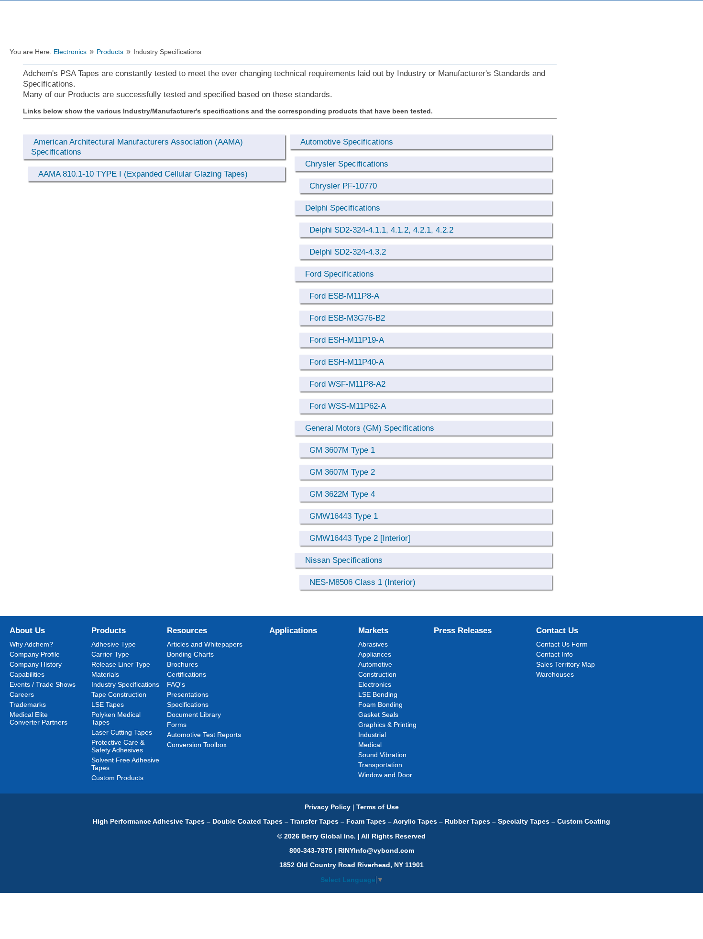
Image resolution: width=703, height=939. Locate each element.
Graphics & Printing (387, 724)
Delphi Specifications (342, 207)
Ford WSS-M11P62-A (347, 406)
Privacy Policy (328, 807)
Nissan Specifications (344, 560)
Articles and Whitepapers (204, 644)
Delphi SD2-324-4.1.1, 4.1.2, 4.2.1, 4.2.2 (381, 230)
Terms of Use (377, 807)
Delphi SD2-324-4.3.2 (347, 252)
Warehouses (555, 674)
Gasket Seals (378, 714)
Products (110, 52)
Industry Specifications (125, 684)
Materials (105, 674)
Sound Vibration (382, 755)
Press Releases (463, 630)
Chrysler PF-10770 (343, 185)
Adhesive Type (113, 644)
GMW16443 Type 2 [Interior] (359, 538)
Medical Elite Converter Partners (38, 718)
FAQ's (176, 684)
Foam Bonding (380, 704)
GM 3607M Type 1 (342, 450)
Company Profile (35, 654)
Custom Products (117, 778)
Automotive (375, 664)
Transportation (380, 765)
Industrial (372, 734)
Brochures (182, 664)
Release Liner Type (120, 664)
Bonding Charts (190, 654)
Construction (377, 674)
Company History (36, 664)
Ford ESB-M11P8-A (344, 296)
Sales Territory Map (565, 664)
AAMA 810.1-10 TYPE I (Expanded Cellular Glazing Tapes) (143, 174)
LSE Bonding (377, 694)
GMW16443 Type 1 (343, 516)
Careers (22, 694)
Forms (177, 724)
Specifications (188, 704)
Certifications (186, 674)
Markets (373, 630)
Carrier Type (110, 654)
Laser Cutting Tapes (121, 732)
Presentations (188, 694)
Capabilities (27, 674)
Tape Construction (118, 694)
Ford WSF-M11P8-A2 (347, 384)
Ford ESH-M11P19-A (346, 340)
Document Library (194, 714)
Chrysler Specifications (346, 163)
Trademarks (28, 704)
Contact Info (554, 654)
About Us (27, 630)
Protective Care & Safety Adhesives (117, 746)
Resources (187, 630)
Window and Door (385, 775)
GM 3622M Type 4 (342, 494)
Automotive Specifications (346, 141)
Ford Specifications (339, 274)
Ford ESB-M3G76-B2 (347, 318)
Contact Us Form (562, 644)
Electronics (70, 52)
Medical (370, 745)
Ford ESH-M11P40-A (346, 362)
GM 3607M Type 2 (342, 472)
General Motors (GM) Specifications (369, 428)
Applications (293, 630)
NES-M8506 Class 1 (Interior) (362, 582)
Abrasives (373, 644)
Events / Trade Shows (43, 684)
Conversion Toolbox (197, 745)
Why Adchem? (31, 644)
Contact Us (557, 630)
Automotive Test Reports (204, 734)
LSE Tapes (107, 704)
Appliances (374, 654)
